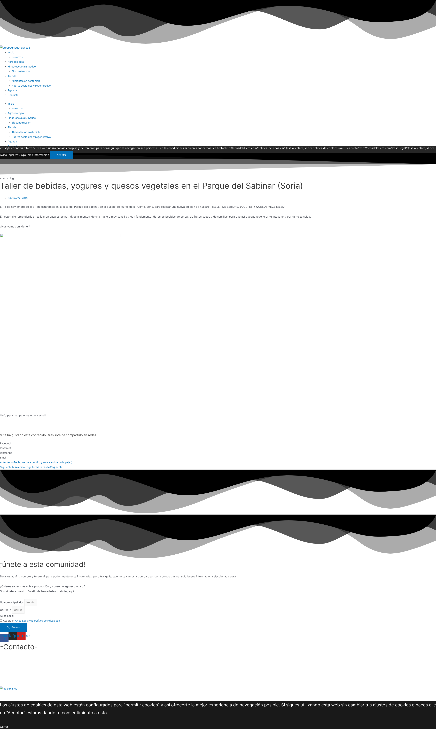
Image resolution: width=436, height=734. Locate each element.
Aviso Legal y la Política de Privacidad (37, 620)
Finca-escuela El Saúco (22, 66)
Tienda (12, 76)
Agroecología (16, 61)
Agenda (12, 90)
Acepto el (31, 620)
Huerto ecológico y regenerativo (31, 85)
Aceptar (61, 155)
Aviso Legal (7, 615)
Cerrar (4, 726)
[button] (218, 443)
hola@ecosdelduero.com (16, 664)
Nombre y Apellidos (12, 602)
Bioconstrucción (21, 71)
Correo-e (6, 609)
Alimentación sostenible (26, 80)
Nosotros (17, 57)
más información (38, 155)
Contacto (13, 95)
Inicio (11, 52)
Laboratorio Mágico (55, 693)
